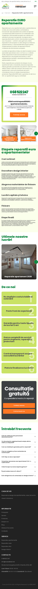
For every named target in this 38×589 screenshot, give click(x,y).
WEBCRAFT (32, 584)
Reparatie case (7, 543)
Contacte (5, 531)
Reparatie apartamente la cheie (28, 138)
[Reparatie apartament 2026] (19, 261)
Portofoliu (5, 519)
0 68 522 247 (20, 7)
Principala (5, 512)
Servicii (7, 13)
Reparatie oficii (6, 546)
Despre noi (5, 522)
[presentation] (2, 133)
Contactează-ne (19, 411)
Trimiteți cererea (19, 115)
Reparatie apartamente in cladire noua (9, 139)
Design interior (6, 549)
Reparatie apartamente (9, 540)
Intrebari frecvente (8, 528)
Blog (3, 525)
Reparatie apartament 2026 (18, 276)
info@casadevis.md (8, 562)
